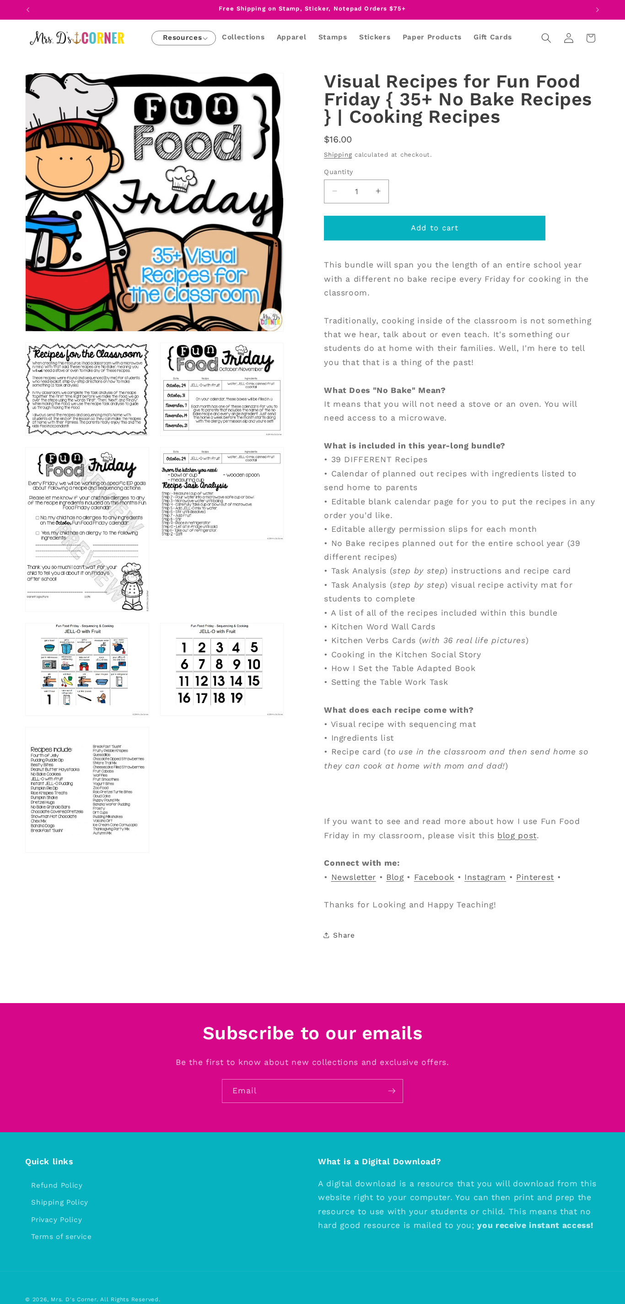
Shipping (338, 154)
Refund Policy (57, 1185)
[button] (182, 38)
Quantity (338, 171)
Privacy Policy (56, 1220)
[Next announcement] (597, 9)
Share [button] (344, 935)
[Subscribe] (392, 1091)
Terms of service (61, 1237)
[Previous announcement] (28, 9)
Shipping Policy (59, 1202)
